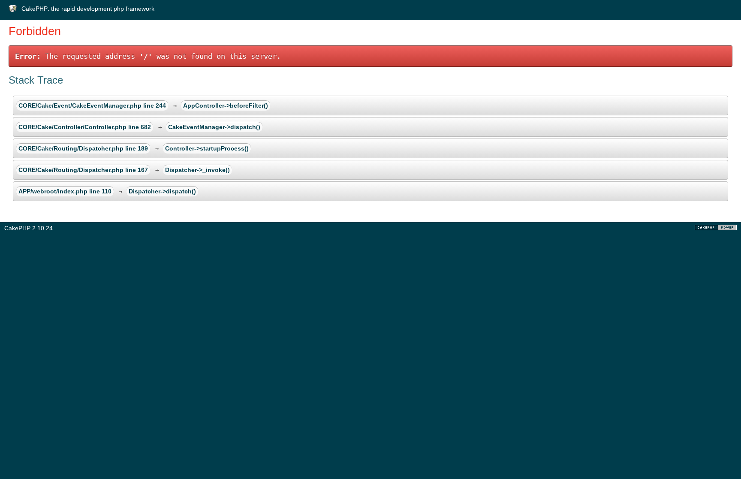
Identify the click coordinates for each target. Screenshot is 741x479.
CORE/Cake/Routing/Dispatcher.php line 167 (83, 169)
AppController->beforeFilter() (225, 105)
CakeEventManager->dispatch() (214, 127)
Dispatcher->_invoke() (197, 169)
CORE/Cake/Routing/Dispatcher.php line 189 (83, 148)
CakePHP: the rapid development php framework (87, 8)
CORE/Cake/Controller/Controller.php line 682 (84, 127)
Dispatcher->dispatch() (162, 191)
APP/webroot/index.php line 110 (64, 191)
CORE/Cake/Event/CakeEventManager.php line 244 (92, 105)
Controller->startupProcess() (207, 148)
